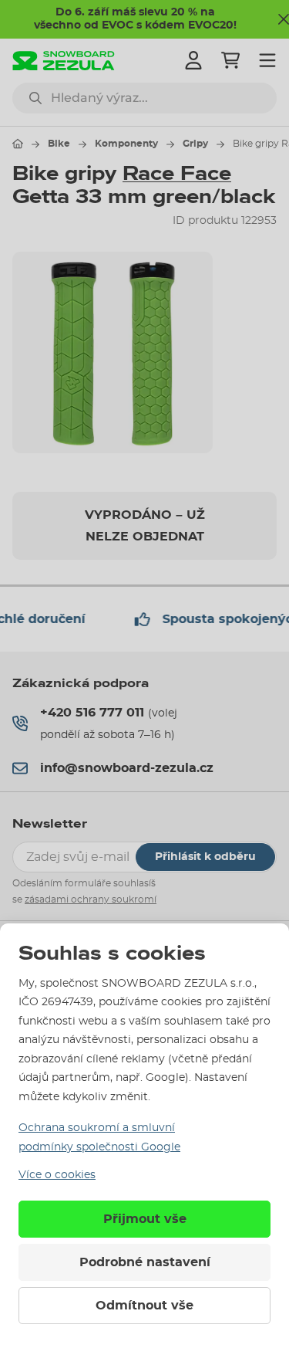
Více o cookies (57, 1175)
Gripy (195, 143)
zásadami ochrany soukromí (90, 899)
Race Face (177, 173)
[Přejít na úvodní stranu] (18, 143)
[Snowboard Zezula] (63, 60)
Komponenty (126, 143)
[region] (144, 352)
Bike (59, 143)
